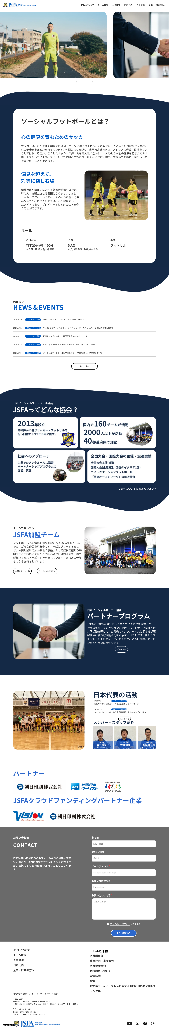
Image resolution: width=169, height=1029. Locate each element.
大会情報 (116, 5)
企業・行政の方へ (156, 5)
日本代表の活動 (115, 694)
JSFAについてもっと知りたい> (137, 489)
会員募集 (140, 5)
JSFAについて (87, 5)
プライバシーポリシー (120, 924)
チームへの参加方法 (47, 571)
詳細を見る (121, 649)
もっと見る (84, 366)
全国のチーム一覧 (22, 571)
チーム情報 (103, 5)
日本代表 (128, 5)
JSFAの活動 (99, 951)
